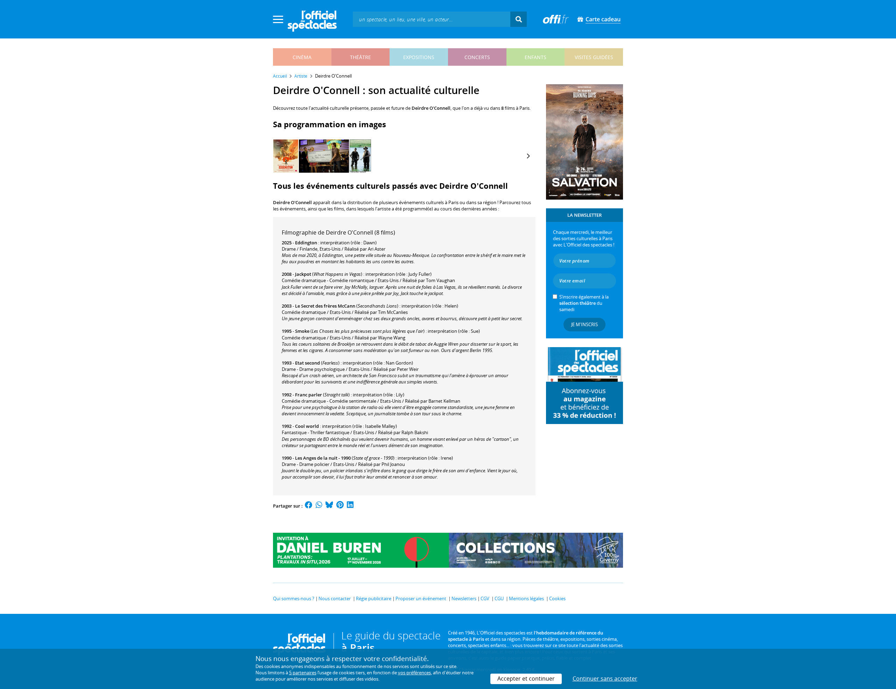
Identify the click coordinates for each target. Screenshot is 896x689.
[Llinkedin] (350, 506)
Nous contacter (334, 598)
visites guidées (594, 57)
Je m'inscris (584, 324)
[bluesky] (329, 506)
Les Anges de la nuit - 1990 (323, 458)
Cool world (307, 426)
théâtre (360, 57)
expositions (418, 57)
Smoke (302, 331)
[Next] (528, 156)
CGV (485, 598)
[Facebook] (309, 506)
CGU (499, 598)
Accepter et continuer (526, 678)
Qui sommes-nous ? (293, 598)
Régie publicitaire (373, 598)
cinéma (302, 57)
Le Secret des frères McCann (325, 306)
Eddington (306, 242)
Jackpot (303, 274)
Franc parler (308, 395)
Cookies (557, 598)
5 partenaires (302, 672)
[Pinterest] (340, 506)
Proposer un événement (421, 598)
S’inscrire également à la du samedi (584, 303)
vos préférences (414, 672)
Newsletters (463, 598)
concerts (477, 57)
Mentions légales (526, 598)
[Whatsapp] (319, 506)
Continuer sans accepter (605, 678)
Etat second (307, 363)
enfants (535, 57)
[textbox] (431, 19)
